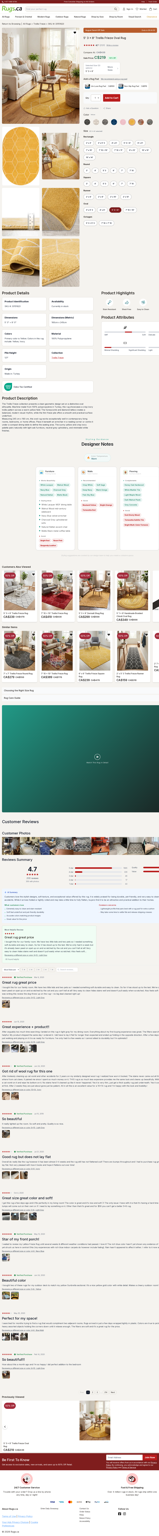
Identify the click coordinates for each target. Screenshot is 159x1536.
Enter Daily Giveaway (49, 1508)
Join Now (150, 1457)
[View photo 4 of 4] (33, 1048)
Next (113, 1392)
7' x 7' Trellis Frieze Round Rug (18, 673)
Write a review (112, 45)
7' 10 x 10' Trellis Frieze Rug (54, 613)
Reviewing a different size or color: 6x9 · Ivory (21, 1169)
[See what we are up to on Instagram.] (124, 1513)
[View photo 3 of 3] (24, 1175)
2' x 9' (100, 197)
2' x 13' (126, 197)
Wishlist (143, 9)
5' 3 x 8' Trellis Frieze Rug (15, 613)
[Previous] (4, 596)
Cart (155, 9)
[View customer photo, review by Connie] (11, 846)
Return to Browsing (11, 24)
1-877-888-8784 (10, 2)
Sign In (129, 9)
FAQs (82, 1515)
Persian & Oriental (23, 17)
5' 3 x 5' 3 (90, 223)
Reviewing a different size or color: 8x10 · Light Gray (23, 1042)
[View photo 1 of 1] (6, 1004)
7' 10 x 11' (118, 150)
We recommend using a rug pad (114, 79)
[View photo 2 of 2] (15, 1096)
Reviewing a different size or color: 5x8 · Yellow (21, 1289)
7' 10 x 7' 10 (106, 223)
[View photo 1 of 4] (6, 1048)
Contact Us (84, 1508)
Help (143, 2)
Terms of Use (9, 1516)
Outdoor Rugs (62, 17)
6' (114, 170)
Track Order (152, 2)
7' (122, 170)
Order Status (85, 1512)
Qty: (87, 98)
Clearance (152, 17)
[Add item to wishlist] (33, 574)
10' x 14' (89, 157)
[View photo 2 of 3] (15, 1175)
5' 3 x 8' (127, 143)
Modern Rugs (44, 17)
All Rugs (6, 17)
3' (87, 170)
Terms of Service (129, 1467)
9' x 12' (132, 150)
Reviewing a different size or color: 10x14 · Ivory (21, 1090)
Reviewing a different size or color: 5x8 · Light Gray (23, 1210)
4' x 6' (114, 143)
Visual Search (134, 17)
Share (108, 108)
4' (95, 170)
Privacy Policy (112, 1467)
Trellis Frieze (39, 24)
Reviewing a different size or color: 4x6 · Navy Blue (23, 1251)
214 (105, 1392)
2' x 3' (88, 143)
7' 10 (132, 170)
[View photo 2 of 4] (15, 1048)
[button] (75, 32)
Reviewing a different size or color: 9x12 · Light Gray (26, 955)
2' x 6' (88, 197)
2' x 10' (113, 197)
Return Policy (85, 1518)
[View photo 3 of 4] (24, 1048)
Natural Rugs (80, 17)
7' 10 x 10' (103, 150)
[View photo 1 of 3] (6, 1175)
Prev (82, 1392)
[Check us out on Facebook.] (119, 1513)
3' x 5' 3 (101, 143)
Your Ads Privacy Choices (15, 1522)
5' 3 (104, 170)
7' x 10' (89, 150)
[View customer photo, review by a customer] (29, 846)
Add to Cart (111, 97)
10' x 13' (145, 150)
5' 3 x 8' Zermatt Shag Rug (91, 613)
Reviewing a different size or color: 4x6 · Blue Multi (23, 1330)
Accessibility (85, 1521)
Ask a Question (92, 108)
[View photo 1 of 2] (6, 1096)
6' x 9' (140, 143)
